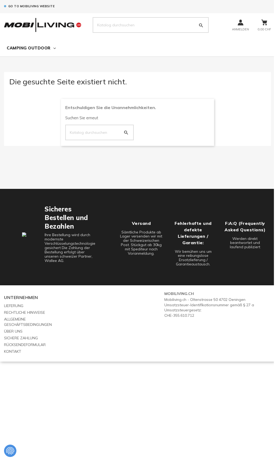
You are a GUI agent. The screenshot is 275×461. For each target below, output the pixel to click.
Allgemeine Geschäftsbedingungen (28, 322)
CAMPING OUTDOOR (28, 48)
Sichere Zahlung (21, 338)
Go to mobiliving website (31, 6)
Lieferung (13, 305)
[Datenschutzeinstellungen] (10, 451)
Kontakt (12, 351)
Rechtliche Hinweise (24, 312)
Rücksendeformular (25, 344)
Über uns (13, 331)
